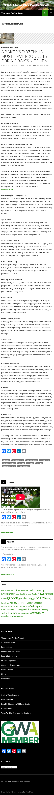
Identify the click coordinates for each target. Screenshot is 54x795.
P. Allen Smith (6, 610)
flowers (42, 593)
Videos (10, 482)
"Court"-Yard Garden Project (12, 638)
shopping (44, 609)
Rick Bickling (26, 66)
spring (4, 613)
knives (39, 463)
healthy (48, 599)
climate (18, 590)
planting (18, 609)
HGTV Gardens (7, 699)
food (50, 593)
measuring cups (9, 466)
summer (12, 613)
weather (5, 616)
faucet (21, 463)
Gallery (4, 599)
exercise (19, 594)
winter (20, 616)
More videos (7, 532)
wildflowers (13, 616)
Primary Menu (51, 13)
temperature (23, 613)
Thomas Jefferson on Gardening (14, 565)
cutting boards (9, 463)
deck (23, 590)
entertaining (37, 590)
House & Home (7, 669)
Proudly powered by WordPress (22, 792)
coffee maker (32, 460)
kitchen (30, 463)
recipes (37, 610)
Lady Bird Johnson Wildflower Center (16, 704)
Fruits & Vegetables (8, 660)
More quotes (7, 574)
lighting (19, 606)
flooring (34, 594)
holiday (13, 602)
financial (29, 594)
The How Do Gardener (12, 13)
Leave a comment (42, 66)
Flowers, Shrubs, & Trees (10, 651)
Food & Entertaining (9, 47)
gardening (25, 598)
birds (2, 590)
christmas (11, 590)
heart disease (5, 603)
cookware (45, 460)
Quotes (10, 542)
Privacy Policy (5, 792)
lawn (14, 606)
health (41, 598)
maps (24, 606)
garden (12, 598)
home (29, 602)
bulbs (6, 590)
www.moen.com (8, 189)
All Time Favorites (8, 642)
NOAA (31, 606)
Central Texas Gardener (10, 695)
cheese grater (18, 460)
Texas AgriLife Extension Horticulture (16, 713)
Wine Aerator (24, 466)
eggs (26, 590)
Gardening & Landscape (10, 665)
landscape (37, 602)
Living (3, 674)
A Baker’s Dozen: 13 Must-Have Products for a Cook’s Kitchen (24, 56)
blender (6, 460)
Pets (13, 610)
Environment (8, 593)
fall (24, 594)
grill (34, 599)
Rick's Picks (5, 678)
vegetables (37, 613)
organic (39, 606)
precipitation (28, 609)
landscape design (6, 606)
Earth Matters (6, 647)
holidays (20, 603)
